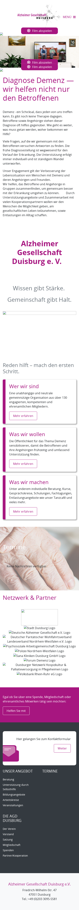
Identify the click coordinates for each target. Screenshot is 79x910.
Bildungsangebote (14, 794)
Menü (67, 17)
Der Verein (9, 829)
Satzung (8, 839)
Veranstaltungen (13, 805)
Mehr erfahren (23, 416)
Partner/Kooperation (15, 855)
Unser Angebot (18, 771)
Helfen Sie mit (16, 711)
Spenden (8, 850)
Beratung (8, 779)
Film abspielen (42, 31)
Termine (50, 771)
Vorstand (8, 834)
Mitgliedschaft (11, 845)
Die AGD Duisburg (12, 818)
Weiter (62, 748)
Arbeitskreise (11, 800)
